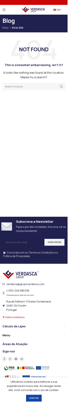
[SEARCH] (61, 86)
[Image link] (20, 274)
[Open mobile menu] (4, 10)
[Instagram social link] (10, 358)
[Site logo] (34, 9)
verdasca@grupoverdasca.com (25, 284)
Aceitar (33, 398)
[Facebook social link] (4, 358)
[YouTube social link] (16, 358)
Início (5, 27)
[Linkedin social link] (21, 358)
